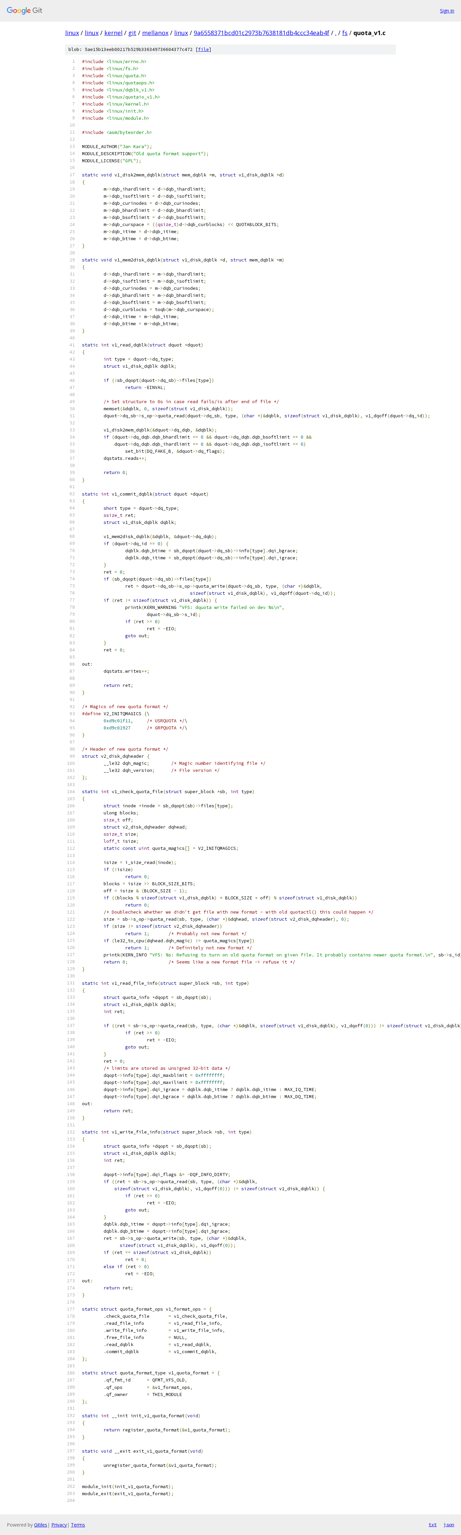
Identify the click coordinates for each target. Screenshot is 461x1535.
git (132, 33)
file (203, 49)
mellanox (155, 33)
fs (345, 33)
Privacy (59, 1525)
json (448, 1525)
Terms (78, 1525)
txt (433, 1525)
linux (72, 33)
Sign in (447, 10)
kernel (113, 33)
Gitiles (40, 1525)
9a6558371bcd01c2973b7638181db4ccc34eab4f (261, 33)
